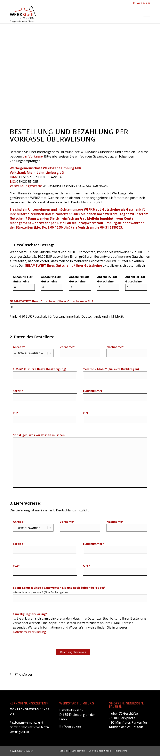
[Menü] (145, 14)
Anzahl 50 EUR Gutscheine (135, 279)
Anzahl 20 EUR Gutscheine (79, 279)
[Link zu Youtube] (147, 750)
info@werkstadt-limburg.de (99, 223)
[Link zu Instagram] (141, 750)
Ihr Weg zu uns (141, 2)
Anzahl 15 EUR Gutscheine (51, 279)
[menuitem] (145, 14)
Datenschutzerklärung (29, 632)
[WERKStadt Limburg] (23, 14)
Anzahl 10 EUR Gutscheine (23, 279)
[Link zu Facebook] (136, 750)
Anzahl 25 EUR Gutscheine (107, 279)
